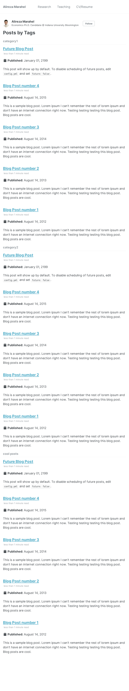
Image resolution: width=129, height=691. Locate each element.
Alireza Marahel (14, 7)
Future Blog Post (18, 48)
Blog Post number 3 (21, 127)
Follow (88, 23)
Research (44, 7)
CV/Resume (84, 7)
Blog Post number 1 (20, 209)
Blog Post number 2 (21, 168)
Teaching (63, 7)
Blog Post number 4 (21, 85)
